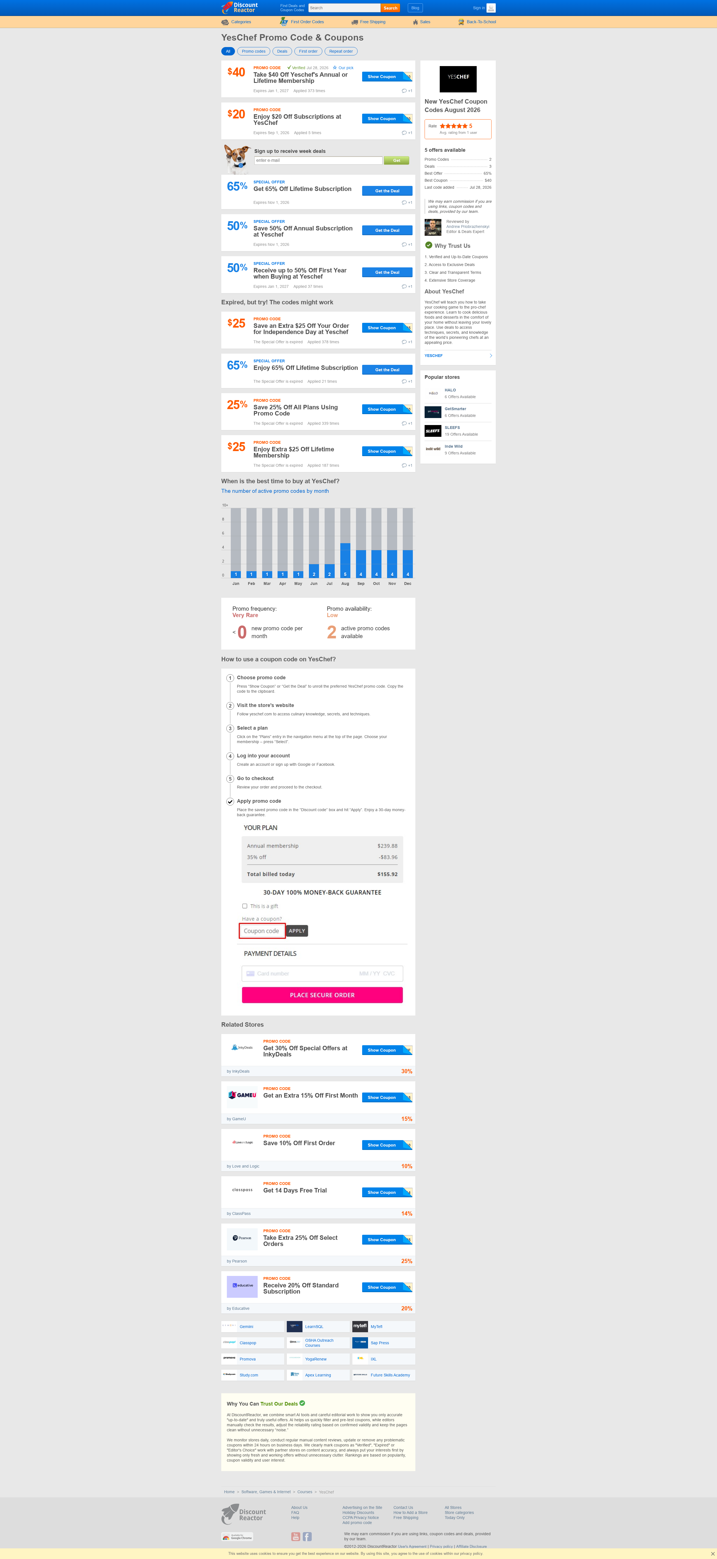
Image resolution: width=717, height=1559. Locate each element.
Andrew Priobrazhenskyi (467, 226)
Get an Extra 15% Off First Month (310, 1095)
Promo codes (254, 51)
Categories (241, 21)
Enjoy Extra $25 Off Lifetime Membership (293, 452)
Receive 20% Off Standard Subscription (301, 1288)
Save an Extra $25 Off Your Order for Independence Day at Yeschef (301, 328)
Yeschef (434, 355)
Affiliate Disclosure (471, 1546)
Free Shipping (372, 21)
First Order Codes (307, 21)
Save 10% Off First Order (299, 1143)
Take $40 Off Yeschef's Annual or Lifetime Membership (300, 77)
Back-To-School (481, 21)
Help (295, 1517)
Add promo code (357, 1522)
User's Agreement (412, 1546)
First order (308, 51)
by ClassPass (239, 1213)
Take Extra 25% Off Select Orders (300, 1240)
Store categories (459, 1512)
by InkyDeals (238, 1071)
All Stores (453, 1507)
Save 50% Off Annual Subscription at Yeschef (303, 231)
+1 (410, 90)
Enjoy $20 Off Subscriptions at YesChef (297, 119)
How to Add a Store (411, 1512)
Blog (415, 8)
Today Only (455, 1517)
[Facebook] (308, 1536)
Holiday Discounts (358, 1512)
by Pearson (237, 1261)
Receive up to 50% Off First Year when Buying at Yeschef (300, 273)
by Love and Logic (243, 1166)
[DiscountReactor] (240, 7)
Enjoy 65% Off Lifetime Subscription (305, 367)
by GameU (236, 1119)
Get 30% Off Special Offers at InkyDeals (305, 1051)
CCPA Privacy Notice (361, 1517)
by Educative (238, 1308)
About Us (299, 1507)
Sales (425, 21)
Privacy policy (441, 1546)
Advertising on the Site (362, 1507)
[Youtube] (296, 1536)
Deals (282, 51)
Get (396, 160)
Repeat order (341, 51)
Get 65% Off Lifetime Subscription (302, 188)
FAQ (295, 1512)
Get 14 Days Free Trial (295, 1190)
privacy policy (471, 1553)
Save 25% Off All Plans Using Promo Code (295, 410)
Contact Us (403, 1507)
